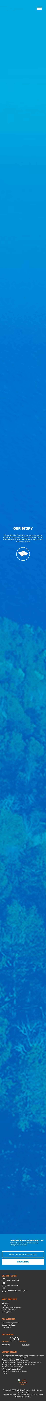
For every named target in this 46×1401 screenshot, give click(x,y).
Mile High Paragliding (8, 8)
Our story (23, 528)
